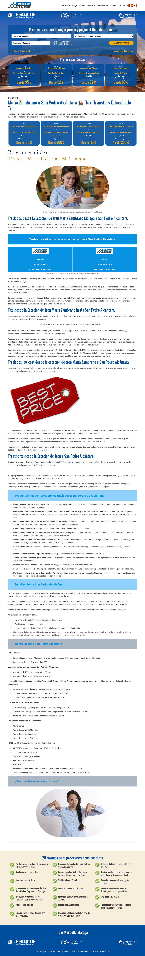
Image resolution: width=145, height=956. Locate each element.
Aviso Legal (41, 951)
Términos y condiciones (87, 5)
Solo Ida (59, 44)
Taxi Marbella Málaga (69, 5)
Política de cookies (101, 951)
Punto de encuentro (104, 5)
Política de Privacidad (20, 51)
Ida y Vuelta (71, 44)
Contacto (122, 5)
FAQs (115, 5)
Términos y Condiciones (123, 51)
